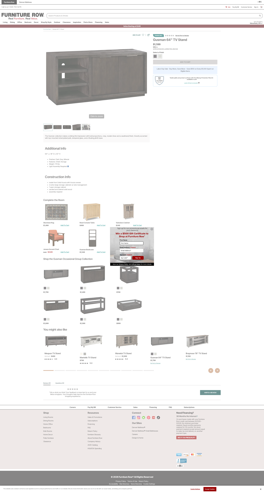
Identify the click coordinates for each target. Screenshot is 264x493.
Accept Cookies (210, 489)
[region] (132, 489)
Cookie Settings (195, 489)
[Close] (260, 489)
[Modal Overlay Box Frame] (132, 246)
